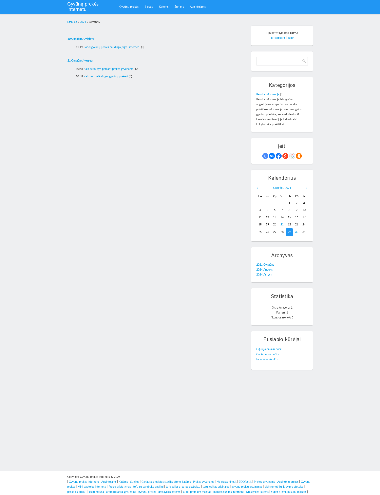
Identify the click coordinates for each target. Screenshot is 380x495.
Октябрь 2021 (282, 188)
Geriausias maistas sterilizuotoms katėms (166, 482)
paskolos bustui (76, 492)
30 (296, 232)
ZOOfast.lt (245, 482)
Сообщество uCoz (267, 354)
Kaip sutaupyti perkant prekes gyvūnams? (109, 69)
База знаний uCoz (267, 359)
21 (282, 224)
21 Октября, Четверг (80, 60)
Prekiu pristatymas (119, 486)
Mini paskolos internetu (92, 486)
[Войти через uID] (265, 156)
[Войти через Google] (292, 156)
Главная (72, 22)
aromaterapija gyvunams (121, 492)
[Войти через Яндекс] (285, 156)
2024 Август (264, 274)
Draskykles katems (257, 492)
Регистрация (278, 38)
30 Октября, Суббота (80, 39)
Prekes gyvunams (203, 482)
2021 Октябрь (265, 264)
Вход (291, 38)
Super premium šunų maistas (288, 492)
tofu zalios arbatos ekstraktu (183, 486)
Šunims (134, 482)
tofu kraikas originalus (216, 486)
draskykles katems (169, 492)
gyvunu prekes (147, 492)
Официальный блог (268, 349)
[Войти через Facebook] (279, 156)
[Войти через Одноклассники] (299, 156)
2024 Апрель (264, 269)
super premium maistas (197, 492)
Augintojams (108, 482)
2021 (83, 22)
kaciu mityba (96, 492)
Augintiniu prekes (287, 482)
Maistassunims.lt (227, 482)
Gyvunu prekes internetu (84, 482)
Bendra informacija (267, 94)
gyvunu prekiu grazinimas (247, 486)
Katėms (123, 482)
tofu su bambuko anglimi (148, 486)
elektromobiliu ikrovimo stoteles (284, 486)
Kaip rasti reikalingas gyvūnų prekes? (106, 76)
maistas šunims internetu (228, 492)
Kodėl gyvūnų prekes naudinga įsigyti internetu (112, 47)
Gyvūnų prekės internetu (83, 7)
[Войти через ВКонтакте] (272, 156)
